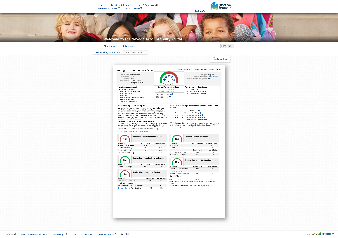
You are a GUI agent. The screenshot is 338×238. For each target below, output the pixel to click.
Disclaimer (87, 234)
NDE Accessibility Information (34, 234)
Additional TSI (213, 77)
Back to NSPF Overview (122, 59)
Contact (75, 234)
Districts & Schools (120, 5)
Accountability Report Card (108, 52)
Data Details (129, 46)
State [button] (101, 5)
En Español (200, 11)
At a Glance (109, 46)
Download (222, 59)
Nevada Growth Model (108, 8)
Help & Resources (147, 5)
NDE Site (10, 234)
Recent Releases (133, 8)
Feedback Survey (106, 234)
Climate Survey (124, 188)
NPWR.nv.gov (59, 234)
